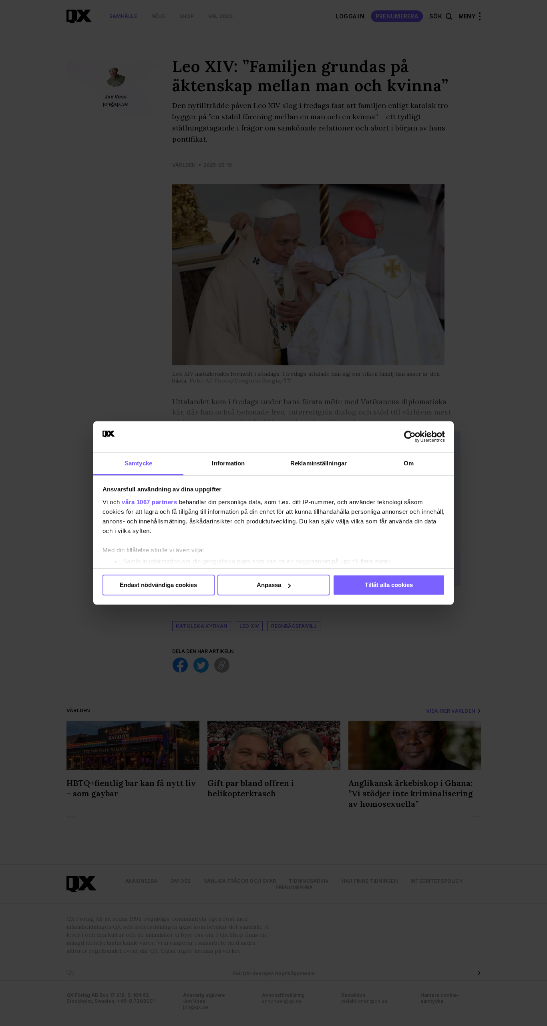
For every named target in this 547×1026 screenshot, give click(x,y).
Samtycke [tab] (138, 463)
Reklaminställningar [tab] (318, 463)
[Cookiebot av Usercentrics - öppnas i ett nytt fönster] (410, 437)
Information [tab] (228, 463)
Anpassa (269, 584)
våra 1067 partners (149, 502)
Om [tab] (409, 463)
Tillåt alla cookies (389, 584)
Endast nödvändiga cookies (158, 584)
